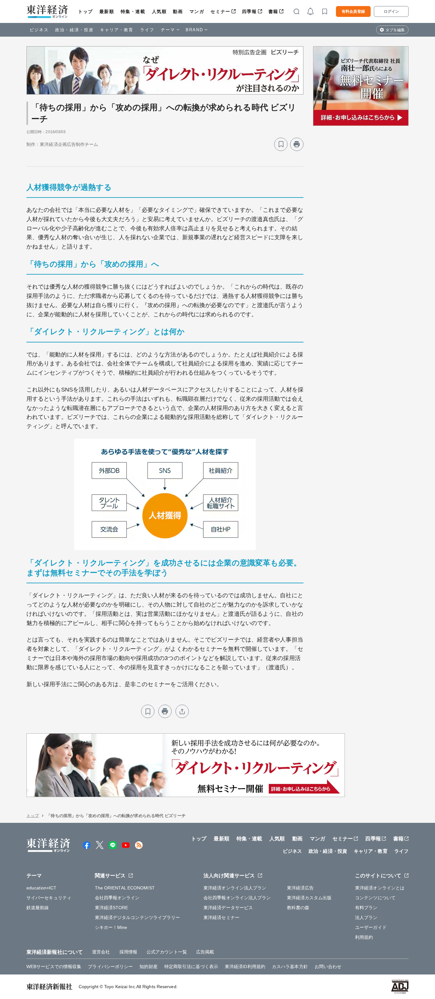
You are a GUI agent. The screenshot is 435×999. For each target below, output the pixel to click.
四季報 (249, 11)
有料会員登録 (353, 11)
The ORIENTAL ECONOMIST (125, 887)
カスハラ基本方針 (290, 966)
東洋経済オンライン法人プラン (234, 887)
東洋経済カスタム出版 (309, 897)
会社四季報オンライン (117, 897)
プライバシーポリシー (110, 966)
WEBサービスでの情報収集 (53, 966)
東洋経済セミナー (221, 917)
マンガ (196, 11)
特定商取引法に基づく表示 (191, 966)
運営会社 (101, 951)
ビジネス (39, 29)
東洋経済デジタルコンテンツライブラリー (137, 917)
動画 (178, 11)
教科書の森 (298, 907)
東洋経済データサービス (228, 907)
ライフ (147, 29)
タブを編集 (395, 30)
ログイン (391, 11)
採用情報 (128, 951)
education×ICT (41, 887)
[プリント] (296, 144)
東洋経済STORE (111, 907)
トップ (85, 11)
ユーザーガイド (371, 927)
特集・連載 (133, 11)
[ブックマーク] (281, 144)
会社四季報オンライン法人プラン (237, 897)
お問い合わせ (328, 966)
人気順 (159, 11)
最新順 (106, 11)
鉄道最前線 (37, 907)
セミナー (220, 11)
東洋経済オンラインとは (379, 887)
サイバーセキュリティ (48, 897)
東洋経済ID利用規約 (245, 966)
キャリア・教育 (117, 29)
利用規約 (364, 937)
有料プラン (366, 907)
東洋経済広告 (300, 887)
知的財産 (148, 966)
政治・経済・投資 (74, 29)
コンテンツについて (375, 897)
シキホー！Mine (111, 927)
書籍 (273, 11)
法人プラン (366, 917)
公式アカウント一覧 (166, 951)
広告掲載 (205, 951)
